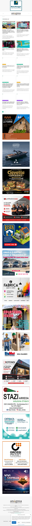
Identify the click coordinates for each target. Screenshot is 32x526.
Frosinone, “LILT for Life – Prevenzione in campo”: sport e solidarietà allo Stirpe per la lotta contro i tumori (8, 31)
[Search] (28, 14)
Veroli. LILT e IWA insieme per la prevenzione (8, 66)
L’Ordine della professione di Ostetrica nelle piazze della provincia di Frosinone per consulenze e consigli (7, 85)
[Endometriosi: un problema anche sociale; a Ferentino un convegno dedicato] (23, 79)
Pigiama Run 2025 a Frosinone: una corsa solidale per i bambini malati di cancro (22, 30)
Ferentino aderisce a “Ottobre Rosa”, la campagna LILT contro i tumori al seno (23, 103)
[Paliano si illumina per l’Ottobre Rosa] (8, 44)
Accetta (14, 522)
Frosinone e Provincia (5, 47)
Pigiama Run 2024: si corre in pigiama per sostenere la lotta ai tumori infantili (23, 50)
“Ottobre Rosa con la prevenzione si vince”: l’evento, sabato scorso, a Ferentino (23, 67)
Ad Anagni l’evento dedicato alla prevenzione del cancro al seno (8, 103)
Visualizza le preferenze (26, 522)
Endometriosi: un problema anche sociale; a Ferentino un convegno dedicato (23, 84)
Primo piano (4, 28)
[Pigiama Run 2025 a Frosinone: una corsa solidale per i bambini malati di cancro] (23, 25)
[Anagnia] (16, 14)
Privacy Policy (22, 524)
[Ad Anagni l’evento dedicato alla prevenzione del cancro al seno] (8, 97)
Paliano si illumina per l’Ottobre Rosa (8, 49)
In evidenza (18, 28)
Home (3, 16)
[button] (30, 514)
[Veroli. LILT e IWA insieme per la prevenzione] (8, 61)
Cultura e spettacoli (5, 100)
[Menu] (3, 14)
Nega (19, 522)
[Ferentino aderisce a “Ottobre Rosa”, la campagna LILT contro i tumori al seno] (23, 97)
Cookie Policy (19, 524)
